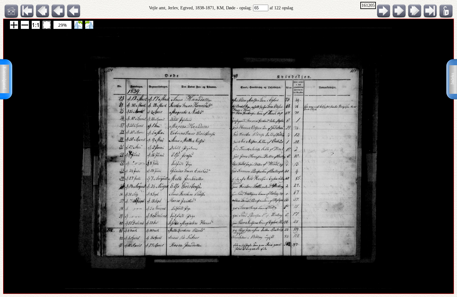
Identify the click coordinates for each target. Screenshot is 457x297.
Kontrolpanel (4, 77)
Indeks (452, 79)
